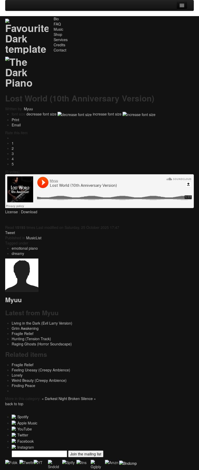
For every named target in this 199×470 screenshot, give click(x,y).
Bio (56, 18)
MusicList (33, 237)
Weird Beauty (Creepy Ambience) (39, 380)
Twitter (22, 434)
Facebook (25, 441)
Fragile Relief (22, 333)
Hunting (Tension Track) (31, 338)
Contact (60, 50)
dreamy (18, 253)
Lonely (17, 375)
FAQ (57, 24)
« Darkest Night (55, 398)
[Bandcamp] (128, 462)
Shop (58, 34)
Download (29, 211)
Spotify (23, 416)
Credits (59, 44)
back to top (14, 403)
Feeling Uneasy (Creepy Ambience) (41, 369)
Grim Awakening (25, 328)
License (11, 211)
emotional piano (25, 248)
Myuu (28, 108)
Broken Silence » (82, 398)
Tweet (10, 232)
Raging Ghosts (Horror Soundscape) (42, 343)
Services (61, 39)
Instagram (25, 447)
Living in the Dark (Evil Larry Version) (42, 323)
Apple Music (27, 423)
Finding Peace (23, 385)
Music (58, 29)
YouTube (24, 429)
